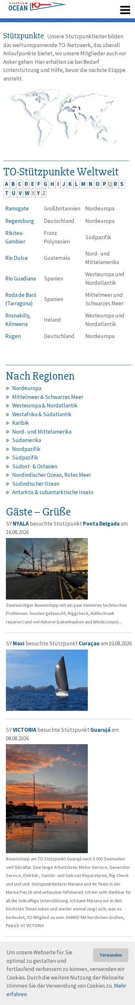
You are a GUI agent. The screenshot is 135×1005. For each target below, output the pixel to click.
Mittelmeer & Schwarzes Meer (47, 397)
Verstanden (111, 955)
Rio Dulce (16, 257)
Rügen (13, 336)
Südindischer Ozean (35, 483)
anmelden (116, 6)
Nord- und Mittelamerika (41, 431)
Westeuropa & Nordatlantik (44, 405)
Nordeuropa (26, 388)
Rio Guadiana (20, 278)
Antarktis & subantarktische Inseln (52, 492)
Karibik (20, 422)
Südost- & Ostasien (34, 466)
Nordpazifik (26, 449)
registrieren (85, 6)
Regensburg (19, 220)
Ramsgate (17, 208)
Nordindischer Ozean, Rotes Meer (51, 474)
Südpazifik (25, 457)
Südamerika (26, 440)
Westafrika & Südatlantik (41, 414)
